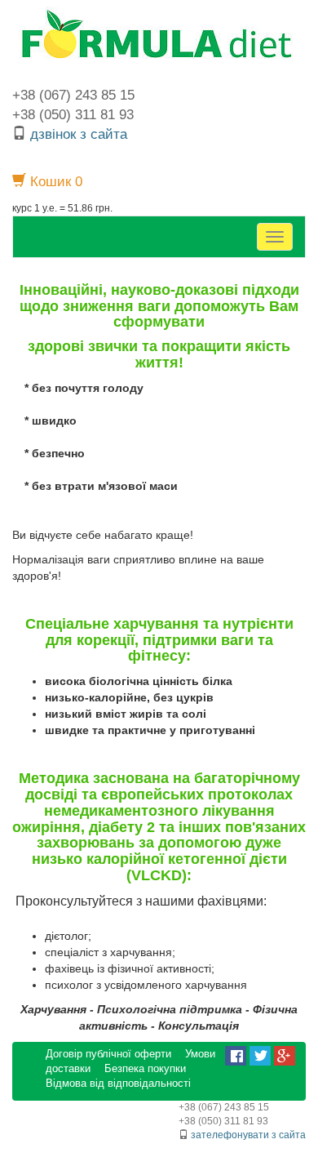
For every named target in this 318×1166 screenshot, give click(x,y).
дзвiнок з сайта (78, 134)
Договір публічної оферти (108, 1054)
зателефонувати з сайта (248, 1135)
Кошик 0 (54, 181)
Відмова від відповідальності (118, 1083)
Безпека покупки (145, 1069)
